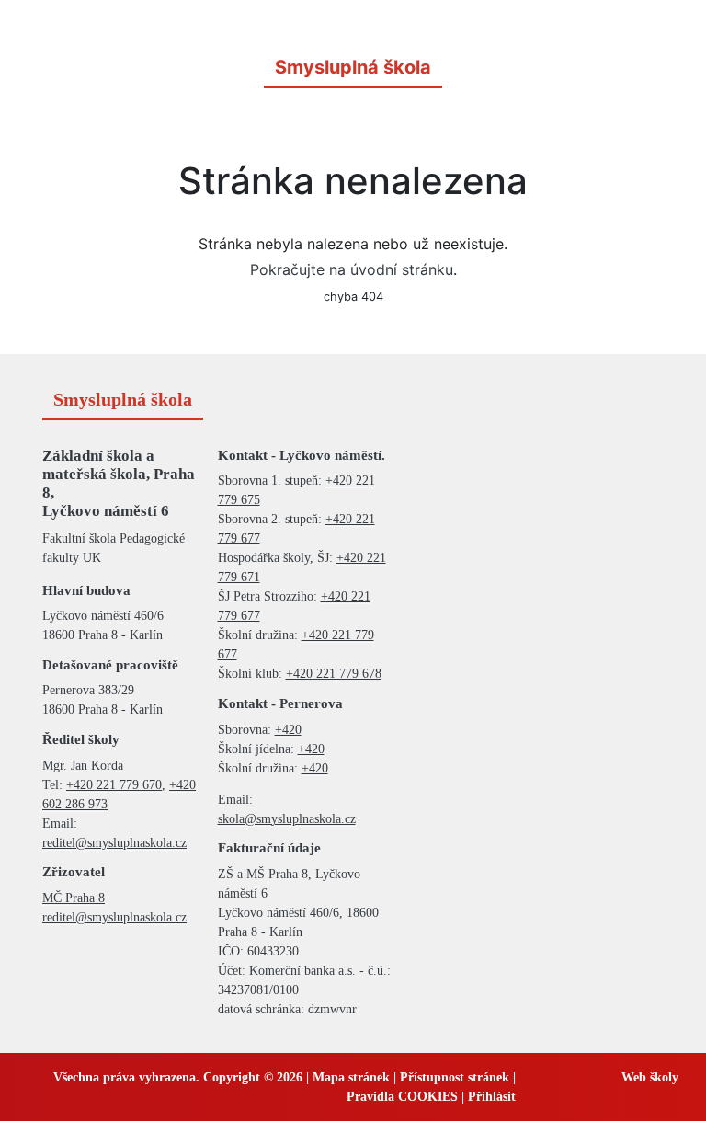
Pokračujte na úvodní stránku (351, 269)
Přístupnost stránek (454, 1077)
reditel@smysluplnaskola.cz (114, 843)
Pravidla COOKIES (402, 1097)
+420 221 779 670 (114, 785)
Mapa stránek (351, 1077)
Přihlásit (492, 1097)
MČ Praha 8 (73, 898)
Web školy (649, 1077)
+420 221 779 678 (333, 674)
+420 (288, 730)
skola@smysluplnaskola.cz (287, 819)
